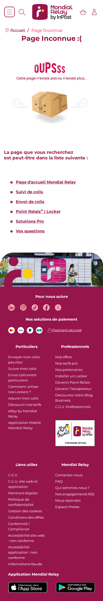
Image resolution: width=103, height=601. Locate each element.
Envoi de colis (30, 201)
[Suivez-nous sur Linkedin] (11, 307)
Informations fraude (25, 564)
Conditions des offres (26, 517)
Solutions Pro (30, 221)
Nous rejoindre (68, 500)
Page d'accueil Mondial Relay (46, 182)
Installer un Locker (71, 376)
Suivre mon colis (22, 368)
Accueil (17, 30)
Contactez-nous (68, 475)
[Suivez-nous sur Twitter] (58, 307)
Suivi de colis (29, 191)
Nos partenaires (68, 369)
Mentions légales (23, 493)
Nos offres (63, 357)
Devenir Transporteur (73, 389)
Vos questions (30, 231)
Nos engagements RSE (75, 494)
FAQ (59, 481)
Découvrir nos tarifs (24, 404)
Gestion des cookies (25, 511)
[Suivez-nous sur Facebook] (46, 307)
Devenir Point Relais (72, 382)
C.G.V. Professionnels (73, 407)
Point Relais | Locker (38, 211)
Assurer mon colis (23, 398)
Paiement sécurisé (67, 330)
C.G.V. (13, 475)
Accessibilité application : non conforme (22, 552)
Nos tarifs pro (66, 363)
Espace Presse (67, 507)
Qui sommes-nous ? (72, 488)
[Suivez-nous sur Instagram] (23, 307)
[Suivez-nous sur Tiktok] (34, 307)
